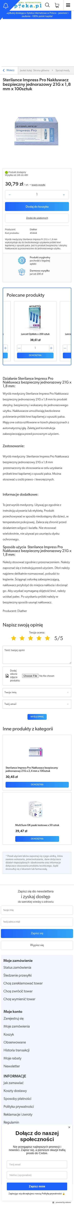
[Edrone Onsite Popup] (37, 602)
